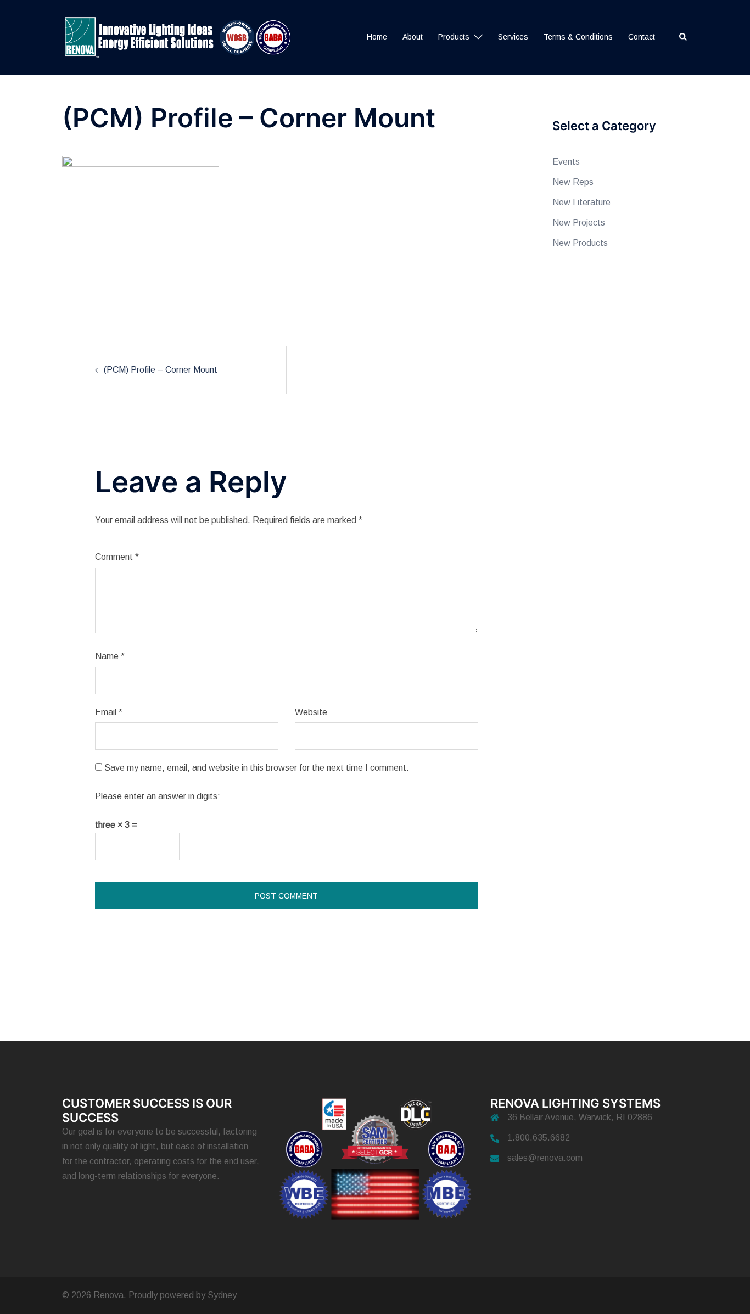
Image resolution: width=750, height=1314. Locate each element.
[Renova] (182, 36)
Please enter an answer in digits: (157, 796)
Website (311, 712)
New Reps (573, 182)
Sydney (222, 1295)
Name (110, 656)
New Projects (578, 222)
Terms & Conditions (578, 36)
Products (453, 36)
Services (513, 36)
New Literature (581, 202)
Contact (641, 36)
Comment (117, 556)
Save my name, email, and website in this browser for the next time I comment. (256, 767)
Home (377, 36)
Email (108, 712)
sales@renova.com (545, 1158)
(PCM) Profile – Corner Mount (160, 369)
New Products (580, 243)
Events (566, 161)
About (412, 36)
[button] (683, 37)
